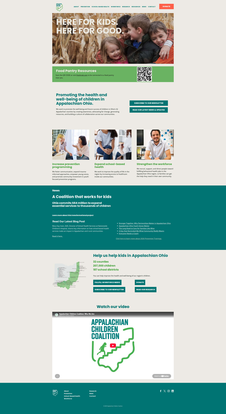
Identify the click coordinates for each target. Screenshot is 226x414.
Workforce (68, 399)
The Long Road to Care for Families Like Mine (136, 228)
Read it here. (57, 236)
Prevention (68, 394)
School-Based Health (72, 396)
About (66, 391)
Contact (92, 396)
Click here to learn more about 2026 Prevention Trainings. (139, 238)
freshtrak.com (81, 75)
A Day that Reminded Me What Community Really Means (141, 231)
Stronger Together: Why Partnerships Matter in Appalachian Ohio (145, 223)
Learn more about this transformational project (72, 215)
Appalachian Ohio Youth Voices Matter (134, 226)
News (91, 394)
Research (92, 391)
